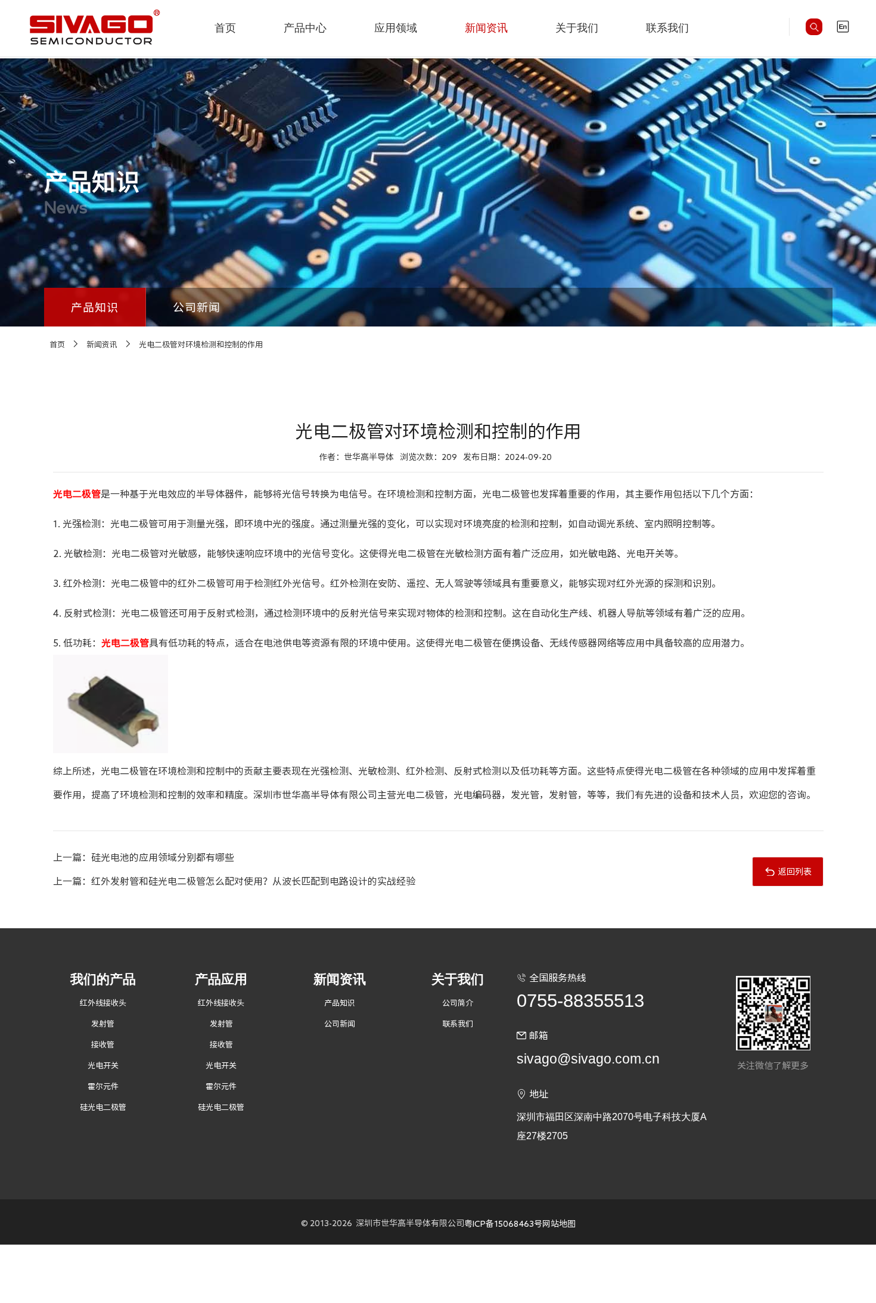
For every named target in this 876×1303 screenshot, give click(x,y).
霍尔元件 (103, 1086)
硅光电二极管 (103, 1107)
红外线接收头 (103, 1003)
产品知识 (95, 307)
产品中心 (305, 28)
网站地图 (559, 1224)
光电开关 (103, 1065)
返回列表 (795, 871)
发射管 (102, 1024)
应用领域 (395, 28)
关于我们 (576, 28)
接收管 (102, 1045)
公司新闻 (197, 307)
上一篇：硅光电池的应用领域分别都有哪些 (143, 857)
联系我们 (667, 28)
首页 (225, 28)
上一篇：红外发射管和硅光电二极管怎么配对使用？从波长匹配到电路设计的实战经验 (234, 881)
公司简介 (457, 1003)
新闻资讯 (486, 28)
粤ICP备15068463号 (503, 1224)
